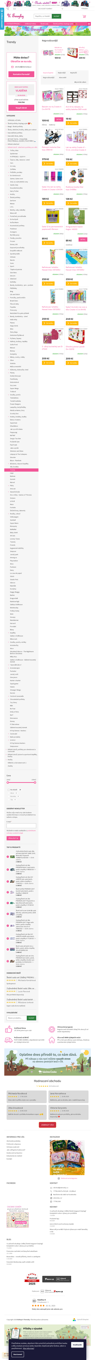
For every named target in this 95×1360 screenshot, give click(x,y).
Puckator (13, 671)
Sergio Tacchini (15, 438)
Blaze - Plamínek (15, 460)
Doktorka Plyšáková (17, 335)
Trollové (13, 391)
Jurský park (14, 554)
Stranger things (15, 690)
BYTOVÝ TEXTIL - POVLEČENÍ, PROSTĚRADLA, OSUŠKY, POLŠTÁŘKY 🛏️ (22, 140)
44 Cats (12, 536)
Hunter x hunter (15, 680)
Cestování (13, 734)
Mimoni (12, 348)
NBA (11, 706)
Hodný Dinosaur (15, 376)
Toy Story (13, 702)
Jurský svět (14, 674)
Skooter (13, 457)
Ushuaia (12, 257)
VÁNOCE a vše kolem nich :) (17, 763)
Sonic (12, 263)
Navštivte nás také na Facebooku (64, 1194)
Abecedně (62, 77)
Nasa (11, 504)
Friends (12, 545)
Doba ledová (14, 382)
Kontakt (9, 1159)
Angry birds (14, 326)
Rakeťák (13, 586)
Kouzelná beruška (16, 188)
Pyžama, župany (15, 338)
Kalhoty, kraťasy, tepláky (18, 341)
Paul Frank (13, 445)
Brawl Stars (14, 301)
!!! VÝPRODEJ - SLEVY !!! (17, 157)
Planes (12, 323)
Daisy (12, 570)
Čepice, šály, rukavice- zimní (20, 160)
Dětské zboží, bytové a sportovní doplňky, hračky (22, 755)
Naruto (12, 260)
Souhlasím (77, 1345)
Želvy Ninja (13, 332)
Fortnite (13, 507)
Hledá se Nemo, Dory (17, 410)
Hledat (56, 16)
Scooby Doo (14, 413)
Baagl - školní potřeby (15, 126)
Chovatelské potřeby (17, 699)
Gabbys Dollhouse (16, 604)
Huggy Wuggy (15, 592)
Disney (12, 721)
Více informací (28, 1348)
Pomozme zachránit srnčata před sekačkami (22, 1251)
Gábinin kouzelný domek (18, 727)
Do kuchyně (14, 219)
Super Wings (14, 388)
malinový (52, 125)
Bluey (12, 630)
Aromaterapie (15, 668)
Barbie (12, 595)
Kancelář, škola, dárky (15, 136)
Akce (12, 648)
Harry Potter (14, 191)
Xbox (11, 564)
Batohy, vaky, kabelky (17, 210)
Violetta (12, 363)
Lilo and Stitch (15, 294)
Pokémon (13, 229)
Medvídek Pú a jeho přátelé (19, 313)
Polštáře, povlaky (16, 172)
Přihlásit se (13, 838)
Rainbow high (14, 601)
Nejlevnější (62, 73)
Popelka (13, 307)
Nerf (11, 715)
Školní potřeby (15, 197)
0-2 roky (13, 166)
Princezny (13, 310)
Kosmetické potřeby (17, 226)
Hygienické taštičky (17, 548)
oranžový (69, 245)
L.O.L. (12, 207)
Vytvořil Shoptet (83, 1320)
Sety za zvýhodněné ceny (19, 182)
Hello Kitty (13, 319)
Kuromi (12, 693)
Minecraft (13, 213)
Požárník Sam (14, 442)
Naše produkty (15, 737)
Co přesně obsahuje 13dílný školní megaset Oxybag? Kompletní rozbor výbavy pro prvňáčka (68, 1212)
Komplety (13, 354)
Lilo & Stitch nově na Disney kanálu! (62, 1224)
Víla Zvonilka (14, 467)
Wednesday (14, 608)
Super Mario (14, 523)
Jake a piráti (14, 448)
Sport (12, 266)
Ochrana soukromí (13, 1147)
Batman (12, 476)
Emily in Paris (14, 712)
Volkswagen (14, 517)
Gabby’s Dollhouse (16, 636)
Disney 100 (13, 244)
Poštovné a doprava (14, 1144)
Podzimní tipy (54, 1219)
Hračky (12, 194)
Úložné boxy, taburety (17, 510)
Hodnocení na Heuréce (14, 1153)
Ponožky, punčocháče (17, 298)
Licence (12, 740)
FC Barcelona (14, 724)
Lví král (12, 501)
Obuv (12, 360)
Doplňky (13, 633)
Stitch (12, 576)
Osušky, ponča (15, 395)
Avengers (13, 232)
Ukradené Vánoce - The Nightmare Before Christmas (22, 652)
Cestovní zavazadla (17, 696)
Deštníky (13, 282)
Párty (12, 485)
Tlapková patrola (16, 269)
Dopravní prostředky (17, 247)
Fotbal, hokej (14, 611)
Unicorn (12, 276)
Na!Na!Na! (13, 529)
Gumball (13, 520)
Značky (10, 766)
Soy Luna (13, 385)
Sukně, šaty (14, 185)
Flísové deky (14, 304)
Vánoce (12, 583)
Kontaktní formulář (21, 74)
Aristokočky (14, 645)
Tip (12, 800)
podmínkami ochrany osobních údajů (21, 831)
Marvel (12, 482)
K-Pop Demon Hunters (17, 743)
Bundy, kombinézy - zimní (19, 316)
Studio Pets (14, 579)
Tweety (13, 542)
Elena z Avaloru (15, 420)
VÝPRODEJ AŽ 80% (14, 120)
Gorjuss (12, 498)
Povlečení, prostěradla (18, 216)
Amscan (13, 489)
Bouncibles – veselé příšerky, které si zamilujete (23, 1257)
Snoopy (12, 617)
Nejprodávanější (48, 77)
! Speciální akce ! (15, 665)
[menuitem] (13, 24)
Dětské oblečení (13, 144)
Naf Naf (12, 435)
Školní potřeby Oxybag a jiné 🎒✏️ (20, 123)
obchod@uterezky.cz (60, 1188)
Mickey (12, 351)
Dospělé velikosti (16, 251)
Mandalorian (14, 620)
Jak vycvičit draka (16, 429)
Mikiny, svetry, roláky (17, 357)
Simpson (13, 551)
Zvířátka (13, 169)
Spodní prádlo (15, 254)
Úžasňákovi (14, 426)
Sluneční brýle (15, 492)
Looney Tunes (15, 539)
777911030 (57, 1201)
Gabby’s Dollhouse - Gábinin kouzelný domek (23, 661)
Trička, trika (14, 150)
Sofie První (14, 345)
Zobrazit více (47, 1125)
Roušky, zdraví (15, 514)
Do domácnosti (15, 175)
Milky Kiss (13, 657)
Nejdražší (73, 73)
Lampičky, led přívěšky (18, 407)
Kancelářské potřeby (15, 133)
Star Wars (13, 273)
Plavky (12, 373)
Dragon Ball (14, 598)
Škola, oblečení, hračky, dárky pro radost (22, 130)
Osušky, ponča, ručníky (18, 642)
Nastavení (17, 1354)
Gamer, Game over (16, 179)
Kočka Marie (14, 222)
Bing (11, 291)
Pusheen (13, 567)
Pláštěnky (13, 288)
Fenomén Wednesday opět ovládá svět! (20, 1262)
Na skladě (15, 790)
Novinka (14, 796)
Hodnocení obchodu (47, 1081)
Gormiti (12, 479)
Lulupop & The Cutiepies (18, 454)
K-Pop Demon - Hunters (18, 731)
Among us (13, 557)
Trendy (12, 470)
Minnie (12, 204)
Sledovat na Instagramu (69, 1178)
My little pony (14, 235)
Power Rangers (15, 404)
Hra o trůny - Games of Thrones (21, 495)
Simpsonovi (14, 746)
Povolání (13, 626)
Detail (59, 119)
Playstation (14, 561)
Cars (11, 163)
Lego (12, 473)
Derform (13, 201)
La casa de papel (16, 573)
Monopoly (13, 526)
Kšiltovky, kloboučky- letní (19, 370)
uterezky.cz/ (57, 1198)
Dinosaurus (14, 718)
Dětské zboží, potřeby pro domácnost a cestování (22, 750)
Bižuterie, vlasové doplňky (19, 464)
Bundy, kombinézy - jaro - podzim (21, 285)
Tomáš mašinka (15, 401)
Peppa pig (13, 432)
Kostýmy (13, 589)
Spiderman (14, 154)
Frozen (12, 241)
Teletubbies (14, 398)
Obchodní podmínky (45, 9)
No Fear (12, 709)
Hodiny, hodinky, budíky (18, 417)
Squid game (14, 684)
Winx (11, 329)
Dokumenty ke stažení (14, 1156)
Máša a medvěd (15, 366)
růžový (44, 125)
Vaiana (12, 687)
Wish (11, 614)
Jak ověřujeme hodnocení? (16, 1150)
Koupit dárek (21, 108)
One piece (13, 677)
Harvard (13, 623)
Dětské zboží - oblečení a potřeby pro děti (22, 147)
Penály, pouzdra (15, 238)
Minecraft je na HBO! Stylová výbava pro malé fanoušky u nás (69, 1230)
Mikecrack (13, 639)
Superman (13, 423)
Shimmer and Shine (16, 451)
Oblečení (13, 279)
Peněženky (14, 379)
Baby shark (14, 532)
